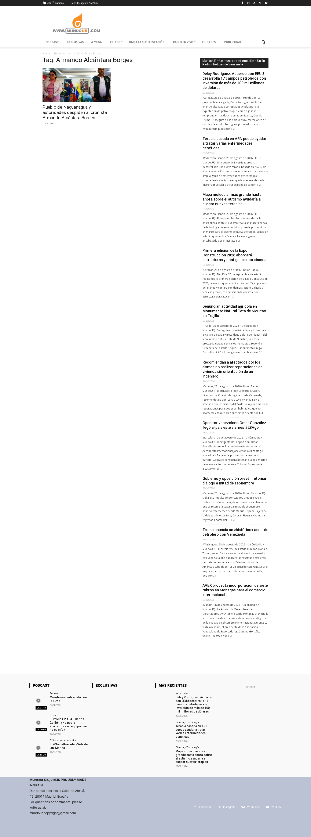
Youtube (276, 807)
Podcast (54, 693)
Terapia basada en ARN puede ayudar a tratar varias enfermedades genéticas (234, 143)
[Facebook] (242, 3)
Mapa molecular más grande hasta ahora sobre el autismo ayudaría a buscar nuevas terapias (231, 199)
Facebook (205, 807)
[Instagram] (248, 3)
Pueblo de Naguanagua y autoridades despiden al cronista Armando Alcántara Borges (75, 112)
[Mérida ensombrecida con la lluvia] (38, 701)
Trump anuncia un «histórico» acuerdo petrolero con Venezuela (235, 532)
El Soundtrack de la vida (63, 740)
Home (46, 53)
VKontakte (253, 807)
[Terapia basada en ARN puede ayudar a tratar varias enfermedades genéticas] (164, 729)
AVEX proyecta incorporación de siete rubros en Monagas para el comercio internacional (235, 590)
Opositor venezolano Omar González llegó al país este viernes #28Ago (234, 425)
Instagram (229, 807)
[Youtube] (266, 3)
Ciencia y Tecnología (187, 722)
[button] (263, 42)
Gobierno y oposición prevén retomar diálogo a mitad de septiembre (234, 480)
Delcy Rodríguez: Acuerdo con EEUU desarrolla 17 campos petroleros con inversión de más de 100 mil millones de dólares (234, 80)
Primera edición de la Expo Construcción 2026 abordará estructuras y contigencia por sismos (234, 255)
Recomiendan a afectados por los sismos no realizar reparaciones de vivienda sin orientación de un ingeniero (232, 369)
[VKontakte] (243, 807)
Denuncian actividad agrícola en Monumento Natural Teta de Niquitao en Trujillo (234, 311)
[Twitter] (254, 3)
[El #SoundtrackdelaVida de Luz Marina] (38, 748)
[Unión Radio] (76, 23)
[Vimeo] (260, 3)
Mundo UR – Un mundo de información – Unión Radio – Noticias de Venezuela (233, 62)
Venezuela (182, 693)
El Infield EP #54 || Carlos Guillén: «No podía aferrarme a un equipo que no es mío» (68, 724)
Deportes (55, 715)
